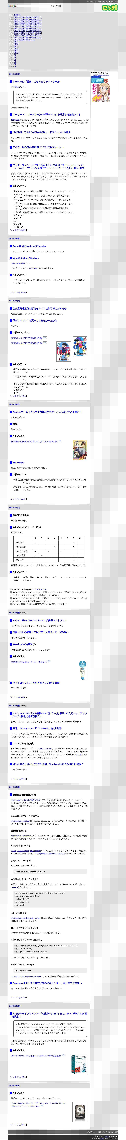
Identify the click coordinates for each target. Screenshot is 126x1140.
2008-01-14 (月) (14, 508)
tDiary (107, 1136)
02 (17, 17)
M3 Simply (18, 462)
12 (19, 15)
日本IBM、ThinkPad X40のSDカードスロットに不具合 (42, 132)
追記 (116, 2)
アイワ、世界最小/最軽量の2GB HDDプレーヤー (38, 147)
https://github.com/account (21, 836)
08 (31, 17)
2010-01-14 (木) (14, 706)
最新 (100, 2)
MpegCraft (15, 120)
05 (24, 17)
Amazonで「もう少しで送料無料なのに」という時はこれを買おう (47, 412)
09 (34, 17)
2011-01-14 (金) (14, 787)
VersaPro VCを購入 (23, 644)
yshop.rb (14, 887)
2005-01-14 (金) (14, 238)
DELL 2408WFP (45, 748)
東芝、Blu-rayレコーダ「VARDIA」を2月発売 (37, 728)
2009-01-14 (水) (14, 613)
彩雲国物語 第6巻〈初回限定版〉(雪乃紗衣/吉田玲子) (34, 441)
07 (29, 17)
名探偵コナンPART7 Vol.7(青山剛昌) (26, 343)
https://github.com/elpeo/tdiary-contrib (50, 853)
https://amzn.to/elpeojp (101, 75)
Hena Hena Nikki (18, 263)
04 (22, 17)
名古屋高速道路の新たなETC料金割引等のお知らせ (40, 308)
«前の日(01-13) (92, 2)
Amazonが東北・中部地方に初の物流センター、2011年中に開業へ (47, 983)
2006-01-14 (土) (14, 301)
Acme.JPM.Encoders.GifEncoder (29, 246)
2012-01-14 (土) (14, 1006)
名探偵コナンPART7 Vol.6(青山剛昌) (26, 338)
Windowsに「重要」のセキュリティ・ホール (36, 81)
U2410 (78, 754)
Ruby (102, 1138)
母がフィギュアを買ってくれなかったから (35, 320)
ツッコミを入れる (18, 230)
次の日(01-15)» (108, 2)
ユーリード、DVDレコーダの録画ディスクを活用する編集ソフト (47, 114)
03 (20, 17)
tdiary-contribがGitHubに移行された (26, 800)
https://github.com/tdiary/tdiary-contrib (26, 851)
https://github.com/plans (20, 821)
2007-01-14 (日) (14, 404)
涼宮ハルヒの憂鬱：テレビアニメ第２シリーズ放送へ (41, 632)
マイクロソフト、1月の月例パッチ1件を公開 (36, 683)
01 (15, 17)
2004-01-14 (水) (14, 74)
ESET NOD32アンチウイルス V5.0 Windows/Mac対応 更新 (36, 1056)
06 (27, 17)
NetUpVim (33, 268)
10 (15, 15)
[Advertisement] (101, 139)
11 (17, 15)
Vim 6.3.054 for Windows (26, 258)
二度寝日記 (16, 87)
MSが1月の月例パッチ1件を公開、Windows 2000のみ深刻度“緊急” (48, 764)
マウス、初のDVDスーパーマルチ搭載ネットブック (40, 620)
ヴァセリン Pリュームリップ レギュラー (29, 662)
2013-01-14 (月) (14, 1085)
